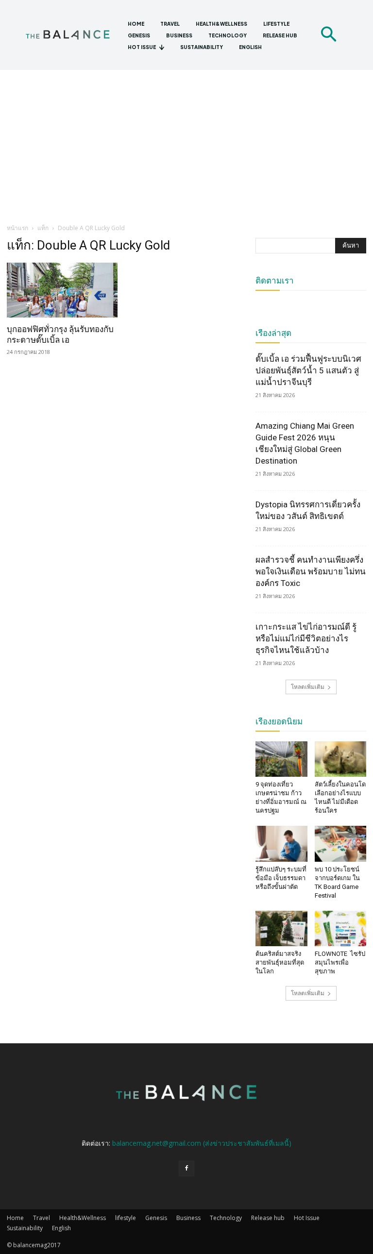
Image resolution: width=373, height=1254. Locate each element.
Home (15, 1218)
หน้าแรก (17, 228)
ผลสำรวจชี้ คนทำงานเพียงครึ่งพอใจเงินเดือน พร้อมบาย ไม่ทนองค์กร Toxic (310, 571)
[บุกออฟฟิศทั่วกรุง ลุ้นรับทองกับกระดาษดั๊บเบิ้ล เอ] (62, 290)
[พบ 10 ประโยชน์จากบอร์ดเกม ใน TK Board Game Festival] (341, 843)
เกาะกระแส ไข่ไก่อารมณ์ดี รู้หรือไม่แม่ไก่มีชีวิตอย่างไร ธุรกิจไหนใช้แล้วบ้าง (305, 638)
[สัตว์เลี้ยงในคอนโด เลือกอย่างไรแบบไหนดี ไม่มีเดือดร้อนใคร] (341, 759)
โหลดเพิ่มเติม (307, 687)
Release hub (268, 1218)
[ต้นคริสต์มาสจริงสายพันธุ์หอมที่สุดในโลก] (281, 928)
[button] (328, 35)
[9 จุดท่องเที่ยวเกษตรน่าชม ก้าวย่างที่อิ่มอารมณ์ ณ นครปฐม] (281, 759)
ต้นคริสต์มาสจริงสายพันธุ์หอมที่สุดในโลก (279, 962)
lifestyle (125, 1218)
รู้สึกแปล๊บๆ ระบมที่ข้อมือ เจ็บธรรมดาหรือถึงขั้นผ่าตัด (280, 878)
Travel (41, 1218)
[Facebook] (186, 1168)
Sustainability (25, 1228)
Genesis (156, 1218)
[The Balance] (72, 34)
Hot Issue (307, 1218)
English (61, 1228)
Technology (226, 1218)
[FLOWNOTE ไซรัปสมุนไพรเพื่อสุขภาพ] (341, 928)
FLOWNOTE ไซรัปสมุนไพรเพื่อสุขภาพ (340, 962)
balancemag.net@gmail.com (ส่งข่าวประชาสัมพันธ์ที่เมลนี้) (201, 1143)
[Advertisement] (186, 143)
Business (188, 1218)
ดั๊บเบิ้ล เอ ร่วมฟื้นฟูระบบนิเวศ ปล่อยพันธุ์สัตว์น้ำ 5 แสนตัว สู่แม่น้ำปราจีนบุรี (308, 370)
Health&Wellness (82, 1218)
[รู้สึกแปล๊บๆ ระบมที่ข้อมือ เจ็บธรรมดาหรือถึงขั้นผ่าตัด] (281, 843)
